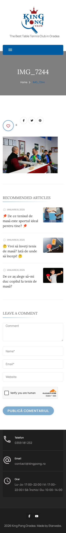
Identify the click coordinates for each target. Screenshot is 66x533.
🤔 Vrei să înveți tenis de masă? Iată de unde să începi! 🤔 (20, 251)
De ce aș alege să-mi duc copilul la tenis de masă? (20, 281)
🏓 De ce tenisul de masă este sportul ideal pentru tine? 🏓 (20, 221)
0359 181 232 (23, 443)
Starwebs (54, 526)
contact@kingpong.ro (30, 464)
